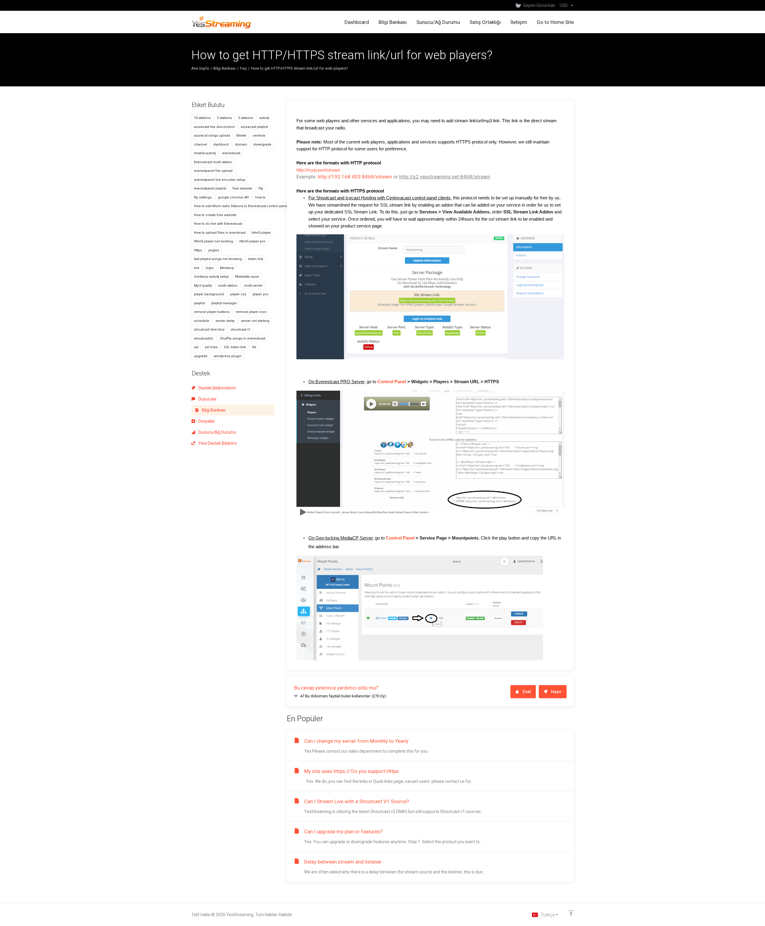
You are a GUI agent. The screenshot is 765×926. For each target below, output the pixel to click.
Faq (243, 68)
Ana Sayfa (200, 68)
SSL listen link (235, 347)
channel (200, 144)
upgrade (200, 356)
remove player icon (251, 312)
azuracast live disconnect (214, 127)
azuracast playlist (254, 127)
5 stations (245, 118)
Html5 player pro (252, 241)
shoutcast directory (209, 329)
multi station (228, 286)
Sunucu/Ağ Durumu (217, 432)
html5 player (261, 233)
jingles (213, 250)
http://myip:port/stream (318, 169)
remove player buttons (212, 312)
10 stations (202, 118)
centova (259, 135)
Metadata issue (247, 277)
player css (238, 294)
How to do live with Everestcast (218, 224)
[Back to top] (571, 913)
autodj (264, 118)
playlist (199, 303)
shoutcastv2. (204, 338)
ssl (196, 347)
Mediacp (227, 268)
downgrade (262, 144)
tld (254, 347)
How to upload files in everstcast (219, 233)
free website (242, 188)
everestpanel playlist (210, 188)
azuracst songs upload (212, 135)
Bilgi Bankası (224, 68)
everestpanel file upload (213, 171)
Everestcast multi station (213, 162)
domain (241, 144)
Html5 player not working (213, 241)
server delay (225, 321)
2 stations (224, 118)
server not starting (255, 321)
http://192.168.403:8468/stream (355, 177)
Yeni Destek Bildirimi (217, 443)
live (196, 268)
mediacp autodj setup (211, 277)
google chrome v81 (233, 197)
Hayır (556, 691)
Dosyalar (206, 421)
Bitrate (241, 135)
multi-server (253, 286)
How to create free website (215, 215)
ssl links (211, 347)
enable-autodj (205, 153)
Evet (527, 691)
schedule (201, 321)
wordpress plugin (227, 356)
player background (209, 294)
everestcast (231, 153)
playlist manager (224, 303)
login (210, 268)
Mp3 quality (203, 286)
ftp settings (203, 197)
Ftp (260, 188)
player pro (260, 294)
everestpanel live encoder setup (219, 180)
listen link (255, 259)
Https (198, 250)
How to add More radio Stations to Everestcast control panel (241, 206)
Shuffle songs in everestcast (242, 338)
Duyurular (207, 399)
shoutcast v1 (240, 329)
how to (260, 197)
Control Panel (391, 381)
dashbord (221, 144)
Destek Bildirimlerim (217, 388)
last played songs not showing (218, 259)
